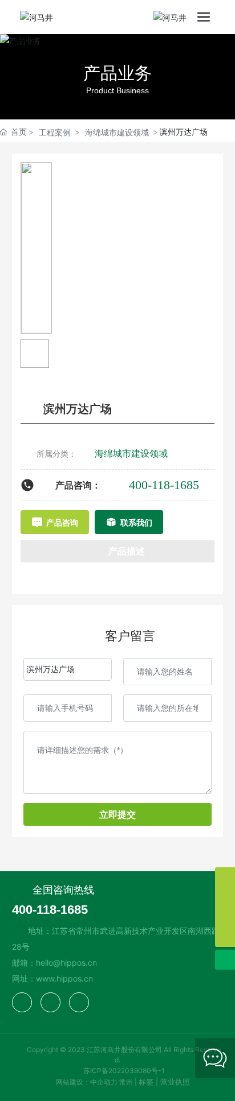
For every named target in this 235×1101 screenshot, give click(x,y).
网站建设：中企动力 (87, 1082)
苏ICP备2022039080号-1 (124, 1070)
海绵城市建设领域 (117, 132)
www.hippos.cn (64, 978)
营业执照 (175, 1081)
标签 (146, 1081)
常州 (126, 1082)
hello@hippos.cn (66, 962)
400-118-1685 (164, 485)
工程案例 (55, 132)
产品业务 (117, 73)
